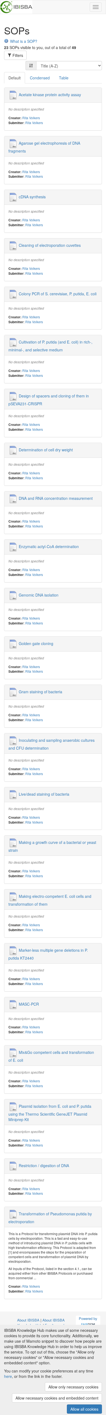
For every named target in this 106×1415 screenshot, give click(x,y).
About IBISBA (28, 1320)
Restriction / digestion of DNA (44, 1165)
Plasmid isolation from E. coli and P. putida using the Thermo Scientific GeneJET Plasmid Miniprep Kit (49, 1112)
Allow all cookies (84, 1409)
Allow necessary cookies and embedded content (56, 1398)
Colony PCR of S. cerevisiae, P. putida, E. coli (57, 293)
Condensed (40, 77)
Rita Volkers (31, 117)
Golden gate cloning (36, 643)
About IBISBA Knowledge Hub (41, 1322)
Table (63, 77)
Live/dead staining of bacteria (44, 793)
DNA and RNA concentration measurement (56, 498)
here (8, 1376)
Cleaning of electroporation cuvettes (50, 245)
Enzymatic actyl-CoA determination (49, 546)
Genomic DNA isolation (38, 595)
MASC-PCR (29, 1003)
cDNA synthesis (32, 196)
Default (14, 77)
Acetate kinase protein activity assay (50, 94)
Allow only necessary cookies (73, 1387)
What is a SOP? (23, 41)
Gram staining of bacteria (40, 691)
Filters (17, 55)
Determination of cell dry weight (46, 449)
